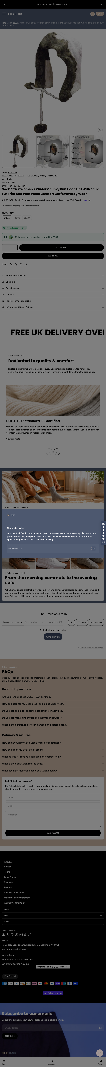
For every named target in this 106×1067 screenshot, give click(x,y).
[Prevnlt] (93, 548)
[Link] (11, 515)
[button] (103, 533)
